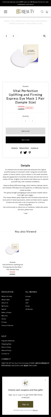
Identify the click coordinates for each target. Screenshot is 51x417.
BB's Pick (4, 316)
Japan (27, 300)
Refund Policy (6, 350)
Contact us (34, 148)
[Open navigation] (7, 11)
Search (3, 309)
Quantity (25, 116)
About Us (4, 303)
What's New (5, 300)
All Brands (29, 309)
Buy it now (25, 140)
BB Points (4, 306)
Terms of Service (7, 325)
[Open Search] (42, 11)
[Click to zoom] (44, 36)
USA (26, 303)
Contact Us (5, 354)
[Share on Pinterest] (30, 153)
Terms (3, 319)
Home (6, 21)
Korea (27, 306)
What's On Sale (6, 296)
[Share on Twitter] (25, 153)
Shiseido (26, 86)
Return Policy (24, 148)
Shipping (14, 148)
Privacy (4, 322)
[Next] (13, 36)
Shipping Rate (6, 344)
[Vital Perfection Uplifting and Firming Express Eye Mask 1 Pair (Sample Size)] (12, 249)
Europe (28, 296)
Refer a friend (6, 312)
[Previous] (6, 36)
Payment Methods (7, 341)
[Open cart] (47, 11)
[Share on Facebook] (21, 153)
